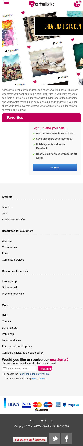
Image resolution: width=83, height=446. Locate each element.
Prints (5, 253)
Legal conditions (11, 340)
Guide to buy (9, 247)
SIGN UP (54, 167)
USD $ (42, 420)
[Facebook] (66, 438)
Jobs (5, 213)
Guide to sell (9, 287)
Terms (42, 378)
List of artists (9, 327)
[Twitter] (54, 438)
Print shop (8, 334)
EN (31, 420)
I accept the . (27, 374)
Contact (6, 321)
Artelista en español (13, 219)
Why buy (7, 241)
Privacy (34, 378)
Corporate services (13, 259)
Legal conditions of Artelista (34, 374)
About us (7, 207)
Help (4, 315)
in (52, 420)
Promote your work (13, 293)
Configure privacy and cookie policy (23, 352)
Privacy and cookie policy (17, 346)
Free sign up (9, 281)
